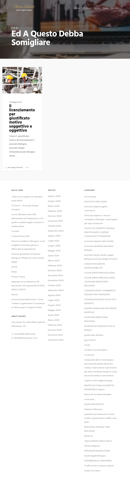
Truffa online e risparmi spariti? (99, 465)
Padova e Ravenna (93, 409)
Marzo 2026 (54, 206)
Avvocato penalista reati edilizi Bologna (98, 248)
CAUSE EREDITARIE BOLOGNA (99, 273)
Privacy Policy (18, 276)
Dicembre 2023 (55, 335)
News (14, 272)
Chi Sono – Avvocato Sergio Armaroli (24, 207)
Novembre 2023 (56, 340)
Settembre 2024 (56, 290)
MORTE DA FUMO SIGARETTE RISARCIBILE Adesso (99, 387)
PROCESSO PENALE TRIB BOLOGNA (97, 429)
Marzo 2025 (54, 260)
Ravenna (88, 436)
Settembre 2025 (56, 231)
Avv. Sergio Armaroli (15, 167)
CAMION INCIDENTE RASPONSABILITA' (94, 266)
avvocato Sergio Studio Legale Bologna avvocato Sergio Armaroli (22, 73)
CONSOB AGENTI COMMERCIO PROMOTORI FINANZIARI (99, 292)
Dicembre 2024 (55, 275)
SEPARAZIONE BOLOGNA (97, 451)
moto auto (89, 399)
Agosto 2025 (54, 236)
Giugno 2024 (54, 305)
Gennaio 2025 (55, 270)
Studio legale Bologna (94, 456)
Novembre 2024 (56, 280)
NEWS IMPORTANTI (94, 404)
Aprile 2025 (53, 255)
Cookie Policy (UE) (20, 236)
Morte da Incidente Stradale (97, 394)
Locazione (89, 355)
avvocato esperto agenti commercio (96, 208)
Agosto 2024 (54, 295)
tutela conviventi (92, 470)
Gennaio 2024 (55, 330)
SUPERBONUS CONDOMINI (98, 460)
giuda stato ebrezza (93, 335)
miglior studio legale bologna (98, 380)
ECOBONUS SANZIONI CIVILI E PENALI (99, 328)
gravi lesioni (90, 340)
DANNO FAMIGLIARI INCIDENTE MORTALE (100, 310)
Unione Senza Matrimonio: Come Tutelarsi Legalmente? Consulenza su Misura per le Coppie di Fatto (27, 303)
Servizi (14, 294)
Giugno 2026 (54, 201)
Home (14, 267)
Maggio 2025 (54, 250)
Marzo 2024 (54, 320)
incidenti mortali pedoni (95, 350)
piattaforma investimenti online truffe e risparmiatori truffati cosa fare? (100, 418)
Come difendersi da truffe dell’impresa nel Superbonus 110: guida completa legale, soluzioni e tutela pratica (27, 220)
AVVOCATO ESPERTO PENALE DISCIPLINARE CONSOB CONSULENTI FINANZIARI (99, 232)
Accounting (90, 196)
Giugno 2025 (54, 245)
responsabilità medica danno (98, 441)
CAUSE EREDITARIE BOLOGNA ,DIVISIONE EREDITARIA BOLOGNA (99, 281)
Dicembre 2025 (55, 221)
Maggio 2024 (54, 310)
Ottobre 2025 (54, 226)
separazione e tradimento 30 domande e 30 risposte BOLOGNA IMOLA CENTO (28, 285)
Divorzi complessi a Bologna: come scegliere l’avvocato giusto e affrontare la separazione (28, 245)
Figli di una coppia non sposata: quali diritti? (27, 198)
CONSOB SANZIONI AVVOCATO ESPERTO (100, 301)
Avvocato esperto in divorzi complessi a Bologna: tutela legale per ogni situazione (100, 219)
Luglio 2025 (53, 241)
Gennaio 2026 (55, 216)
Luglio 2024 (53, 300)
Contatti (15, 231)
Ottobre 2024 (54, 285)
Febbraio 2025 (55, 265)
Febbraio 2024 (55, 325)
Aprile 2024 (53, 315)
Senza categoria (92, 446)
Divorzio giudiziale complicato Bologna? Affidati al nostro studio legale (27, 258)
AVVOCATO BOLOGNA (95, 201)
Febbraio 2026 (55, 211)
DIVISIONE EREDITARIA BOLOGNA (96, 319)
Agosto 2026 (54, 196)
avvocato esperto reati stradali (98, 241)
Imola (87, 345)
